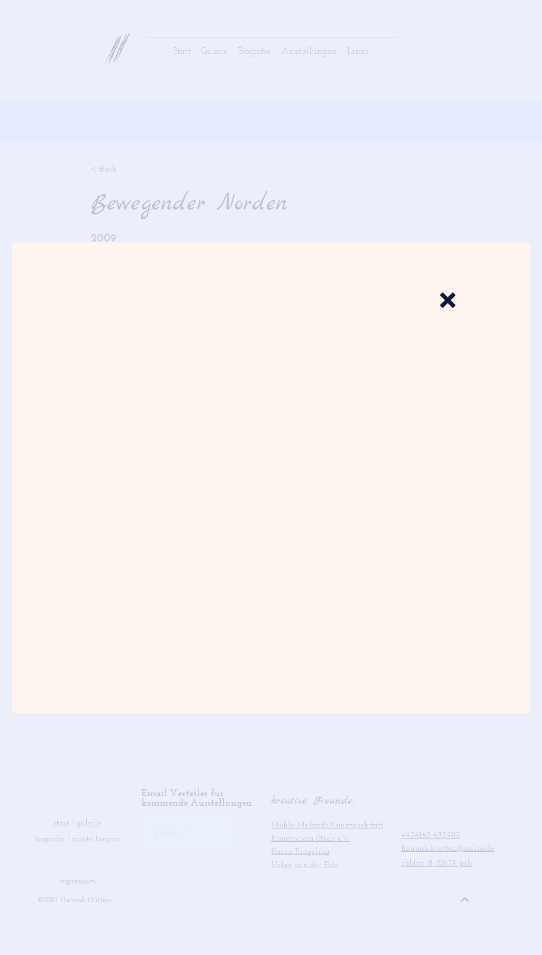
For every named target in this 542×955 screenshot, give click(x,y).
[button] (448, 300)
